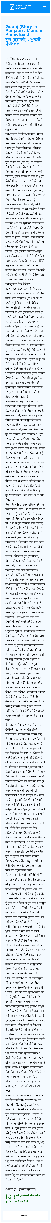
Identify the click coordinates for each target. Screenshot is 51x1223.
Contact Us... (25, 1215)
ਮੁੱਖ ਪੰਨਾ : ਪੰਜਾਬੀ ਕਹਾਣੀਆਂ (16, 1201)
